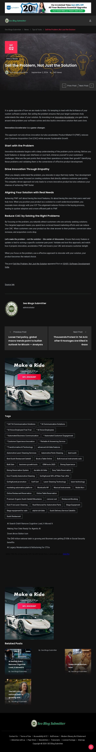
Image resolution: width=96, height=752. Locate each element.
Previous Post (19, 332)
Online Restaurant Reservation (19, 493)
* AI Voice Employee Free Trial (19, 430)
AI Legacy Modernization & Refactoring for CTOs (28, 547)
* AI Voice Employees (45, 430)
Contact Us (13, 736)
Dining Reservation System (18, 470)
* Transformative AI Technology (20, 447)
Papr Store (32, 740)
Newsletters (43, 740)
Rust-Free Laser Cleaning (17, 505)
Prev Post (72, 85)
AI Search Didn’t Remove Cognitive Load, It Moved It (30, 523)
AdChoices (54, 736)
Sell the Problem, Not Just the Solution (30, 264)
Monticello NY (43, 488)
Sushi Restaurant (14, 516)
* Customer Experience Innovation (21, 441)
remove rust (52, 499)
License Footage (68, 740)
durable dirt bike (40, 470)
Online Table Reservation (46, 493)
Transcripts (55, 740)
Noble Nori (80, 488)
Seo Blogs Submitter (34, 303)
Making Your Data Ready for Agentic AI (24, 528)
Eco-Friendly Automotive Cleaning (21, 476)
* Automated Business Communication (22, 436)
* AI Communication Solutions (52, 424)
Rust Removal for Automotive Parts (46, 505)
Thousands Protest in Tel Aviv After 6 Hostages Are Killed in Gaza (71, 340)
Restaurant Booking (70, 499)
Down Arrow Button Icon (17, 533)
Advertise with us (18, 740)
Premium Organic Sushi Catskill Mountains (24, 499)
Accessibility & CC (41, 736)
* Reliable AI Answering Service (52, 441)
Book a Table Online (44, 459)
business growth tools (28, 464)
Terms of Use (25, 736)
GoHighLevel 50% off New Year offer (54, 476)
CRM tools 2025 (48, 464)
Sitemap (81, 740)
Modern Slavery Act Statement (73, 736)
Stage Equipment (73, 505)
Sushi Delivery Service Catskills (62, 511)
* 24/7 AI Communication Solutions (21, 424)
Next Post (83, 85)
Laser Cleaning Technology (55, 482)
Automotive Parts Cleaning (52, 453)
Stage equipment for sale (17, 511)
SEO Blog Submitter (55, 744)
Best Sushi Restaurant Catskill (19, 459)
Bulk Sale (10, 464)
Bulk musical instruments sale (69, 459)
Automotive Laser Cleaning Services (21, 453)
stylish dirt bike (38, 511)
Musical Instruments (62, 488)
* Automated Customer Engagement (58, 436)
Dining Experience (67, 464)
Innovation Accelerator (64, 117)
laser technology (78, 482)
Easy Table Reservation (61, 470)
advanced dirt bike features (49, 447)
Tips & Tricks (12, 59)
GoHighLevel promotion (16, 482)
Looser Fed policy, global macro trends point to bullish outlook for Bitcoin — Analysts (25, 340)
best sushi (72, 453)
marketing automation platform (19, 488)
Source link (9, 284)
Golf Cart (35, 482)
